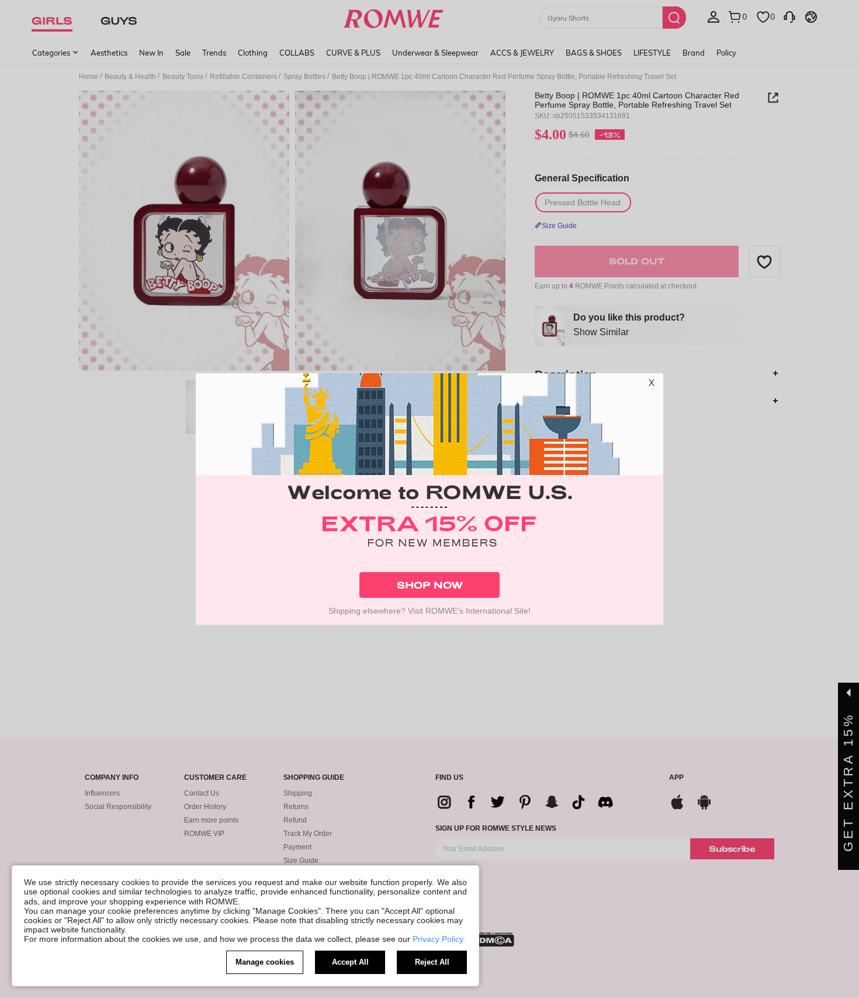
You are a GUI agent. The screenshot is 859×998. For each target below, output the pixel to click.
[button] (652, 385)
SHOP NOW (430, 584)
